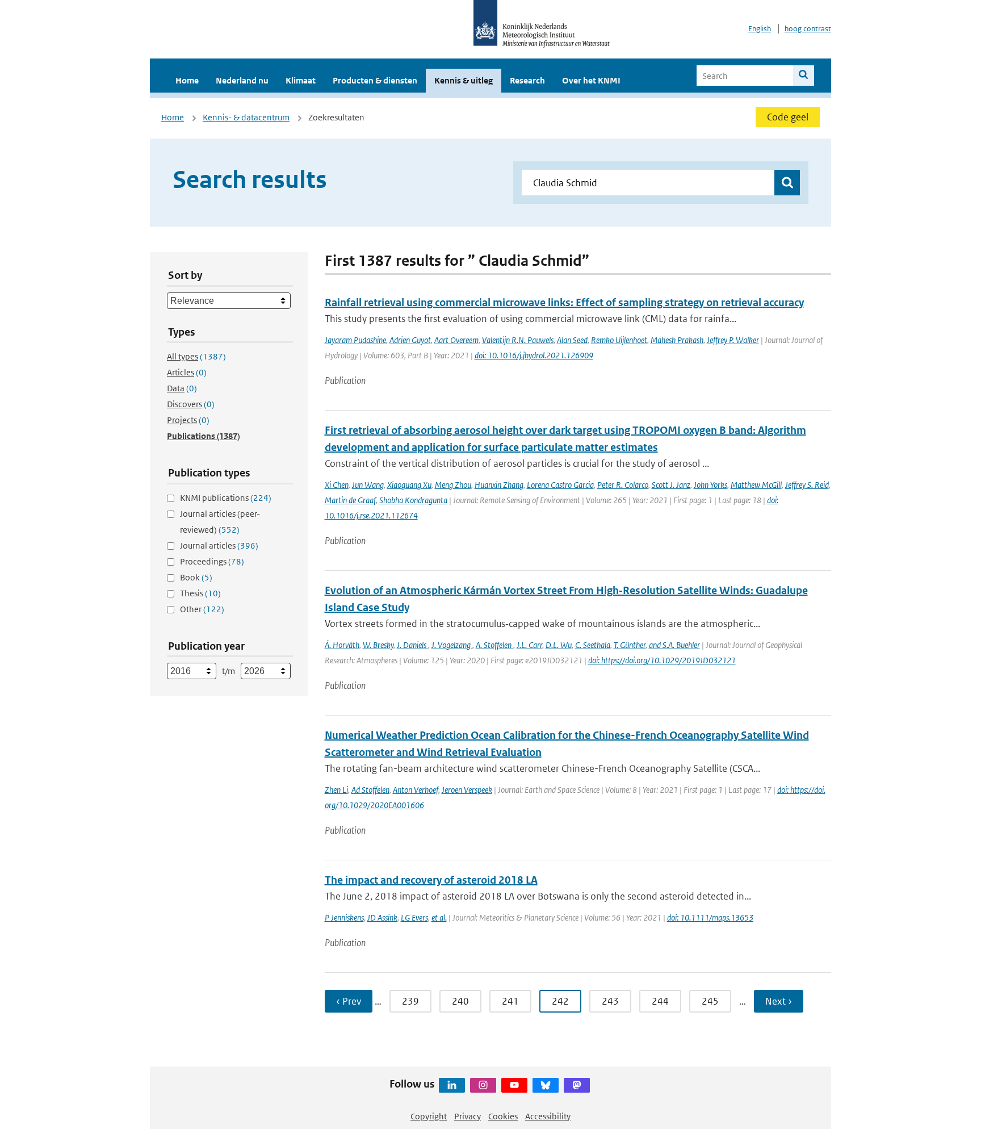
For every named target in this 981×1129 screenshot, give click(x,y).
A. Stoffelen (494, 644)
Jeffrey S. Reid (807, 484)
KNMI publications (225, 497)
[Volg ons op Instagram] (483, 1085)
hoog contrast (808, 29)
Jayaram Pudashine (355, 339)
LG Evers (414, 917)
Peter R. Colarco (622, 484)
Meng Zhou (453, 484)
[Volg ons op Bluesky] (545, 1085)
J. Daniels (412, 644)
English (759, 29)
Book (196, 577)
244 (660, 1001)
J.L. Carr (529, 644)
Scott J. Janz (671, 484)
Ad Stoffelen (370, 789)
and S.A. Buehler (674, 644)
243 (610, 1001)
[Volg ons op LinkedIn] (452, 1085)
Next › (778, 1001)
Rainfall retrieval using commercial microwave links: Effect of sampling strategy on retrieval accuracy (564, 302)
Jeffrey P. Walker (733, 339)
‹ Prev (348, 1001)
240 (460, 1001)
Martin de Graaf (350, 500)
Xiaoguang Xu (409, 484)
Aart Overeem (456, 339)
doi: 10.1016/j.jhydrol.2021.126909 (534, 355)
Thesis (200, 593)
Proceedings (212, 561)
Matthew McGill (756, 484)
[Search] (803, 75)
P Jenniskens (344, 917)
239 (410, 1001)
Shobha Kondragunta (413, 500)
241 (510, 1001)
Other (202, 609)
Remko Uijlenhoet (619, 339)
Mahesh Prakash (677, 339)
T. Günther (629, 644)
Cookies (503, 1116)
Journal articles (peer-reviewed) (220, 521)
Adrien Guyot (410, 339)
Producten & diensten (375, 80)
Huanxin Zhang (499, 484)
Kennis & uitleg (463, 80)
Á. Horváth (342, 644)
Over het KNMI (591, 80)
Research (527, 80)
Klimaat (301, 80)
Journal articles (219, 545)
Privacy (467, 1116)
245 (710, 1001)
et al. (439, 917)
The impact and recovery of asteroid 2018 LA (431, 880)
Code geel (787, 117)
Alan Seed (572, 339)
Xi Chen (337, 484)
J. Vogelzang (451, 644)
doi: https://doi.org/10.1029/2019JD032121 (662, 660)
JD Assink (382, 917)
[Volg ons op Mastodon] (576, 1085)
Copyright (428, 1116)
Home (187, 80)
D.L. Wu (559, 644)
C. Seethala (592, 644)
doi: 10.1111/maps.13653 (710, 917)
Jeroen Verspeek (467, 789)
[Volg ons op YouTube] (514, 1085)
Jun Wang (368, 484)
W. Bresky (378, 644)
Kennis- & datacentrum (246, 117)
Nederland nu (242, 80)
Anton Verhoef (415, 789)
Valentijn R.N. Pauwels (518, 339)
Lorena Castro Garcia (560, 484)
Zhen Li (336, 789)
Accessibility (548, 1116)
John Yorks (710, 484)
